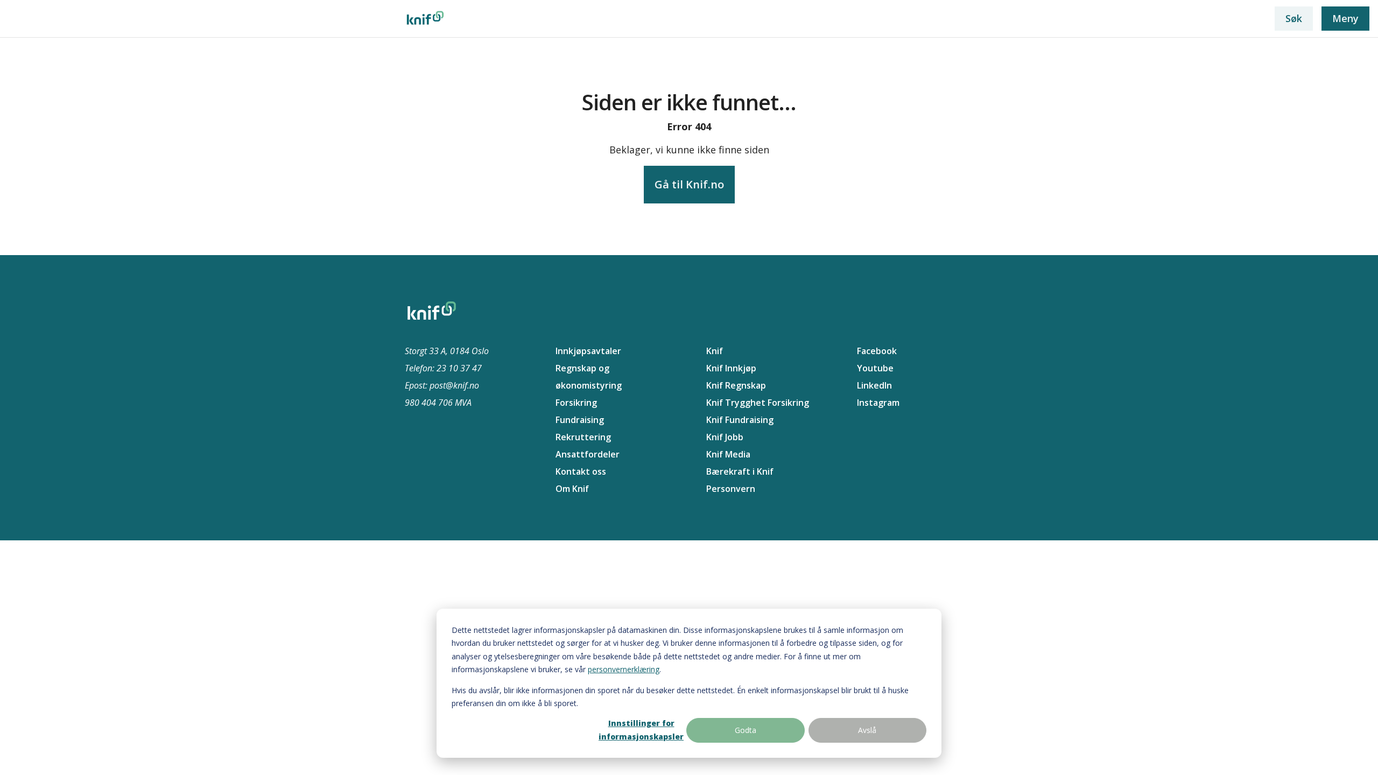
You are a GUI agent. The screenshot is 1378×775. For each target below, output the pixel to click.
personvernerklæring (623, 669)
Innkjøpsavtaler (588, 351)
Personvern (730, 489)
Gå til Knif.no (689, 184)
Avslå (867, 730)
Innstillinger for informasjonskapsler (641, 730)
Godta (745, 730)
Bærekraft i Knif (740, 471)
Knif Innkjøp (731, 368)
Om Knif (572, 489)
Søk (1293, 18)
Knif (714, 351)
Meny (1345, 18)
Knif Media (728, 454)
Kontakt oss (581, 471)
